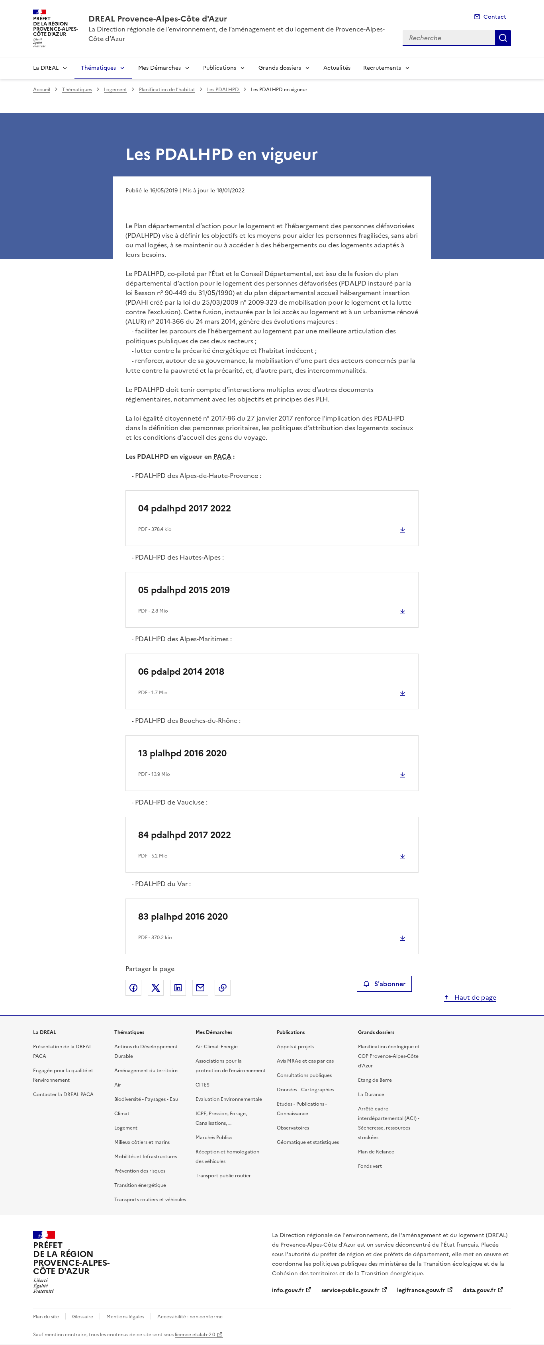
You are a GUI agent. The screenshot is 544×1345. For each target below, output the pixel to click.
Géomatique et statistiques (308, 1142)
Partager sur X (156, 988)
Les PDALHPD (223, 89)
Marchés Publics (214, 1137)
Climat (121, 1113)
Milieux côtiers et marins (142, 1142)
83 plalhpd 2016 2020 (183, 916)
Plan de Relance (376, 1151)
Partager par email (200, 988)
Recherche (503, 38)
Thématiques (98, 68)
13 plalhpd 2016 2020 (182, 753)
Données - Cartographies (305, 1089)
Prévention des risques (139, 1171)
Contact (494, 17)
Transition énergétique (140, 1185)
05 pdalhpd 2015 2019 (184, 590)
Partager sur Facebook (133, 988)
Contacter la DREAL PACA (63, 1094)
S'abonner (389, 984)
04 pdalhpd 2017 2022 (184, 508)
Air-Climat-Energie (217, 1046)
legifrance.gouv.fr (421, 1290)
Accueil (41, 89)
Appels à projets (295, 1046)
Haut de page (474, 997)
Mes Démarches (159, 68)
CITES (202, 1085)
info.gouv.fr (288, 1290)
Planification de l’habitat (167, 89)
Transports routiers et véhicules (150, 1199)
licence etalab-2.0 (195, 1334)
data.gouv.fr (479, 1290)
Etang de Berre (375, 1080)
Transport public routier (223, 1175)
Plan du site (46, 1316)
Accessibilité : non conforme (190, 1316)
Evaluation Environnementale (229, 1099)
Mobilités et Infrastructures (145, 1156)
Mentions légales (125, 1316)
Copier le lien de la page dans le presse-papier (223, 988)
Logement (115, 89)
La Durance (371, 1094)
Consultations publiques (304, 1075)
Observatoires (293, 1128)
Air (117, 1085)
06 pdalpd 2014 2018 (181, 671)
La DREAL (46, 68)
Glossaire (82, 1316)
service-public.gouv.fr (350, 1290)
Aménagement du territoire (146, 1070)
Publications (219, 68)
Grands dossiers (279, 68)
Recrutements (382, 68)
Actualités (336, 68)
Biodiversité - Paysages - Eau (146, 1099)
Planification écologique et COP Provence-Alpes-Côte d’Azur (389, 1056)
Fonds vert (370, 1166)
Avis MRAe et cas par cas (305, 1061)
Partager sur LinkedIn (178, 988)
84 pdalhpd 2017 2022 (184, 835)
